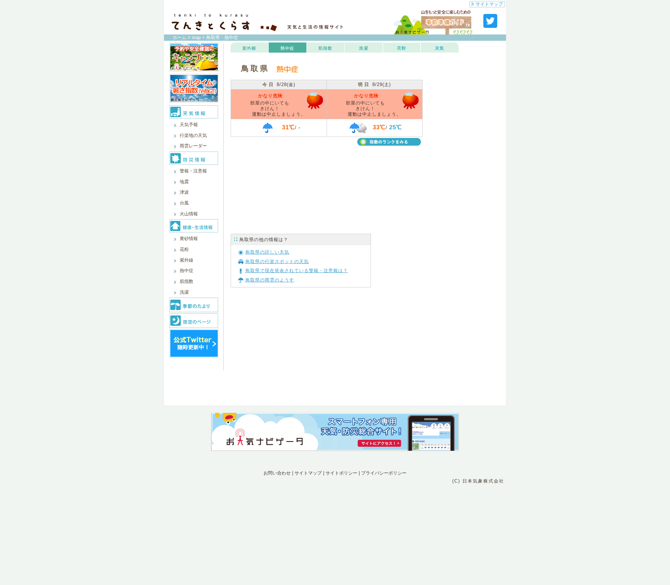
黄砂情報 (189, 238)
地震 (184, 181)
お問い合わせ (277, 473)
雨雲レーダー (193, 145)
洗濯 (184, 292)
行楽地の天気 (193, 135)
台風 (184, 203)
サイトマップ (489, 4)
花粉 (184, 249)
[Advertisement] (464, 104)
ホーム (179, 37)
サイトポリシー (341, 473)
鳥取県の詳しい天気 (267, 252)
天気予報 (189, 124)
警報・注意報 (193, 171)
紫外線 (186, 260)
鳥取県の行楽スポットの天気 (277, 261)
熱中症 (186, 270)
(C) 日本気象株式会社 (478, 481)
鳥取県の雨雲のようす (269, 280)
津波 (184, 192)
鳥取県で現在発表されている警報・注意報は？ (296, 270)
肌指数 (186, 281)
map (196, 37)
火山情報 (189, 213)
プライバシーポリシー (384, 473)
